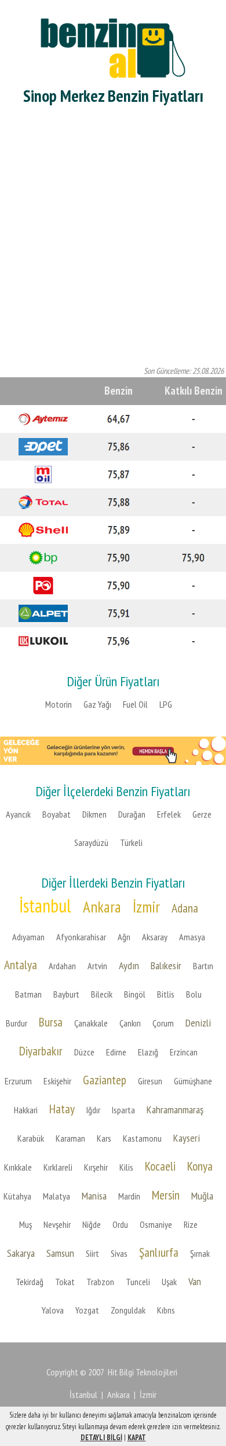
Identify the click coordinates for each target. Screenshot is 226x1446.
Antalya (20, 964)
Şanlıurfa (158, 1252)
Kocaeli (160, 1166)
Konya (200, 1166)
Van (194, 1281)
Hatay (62, 1109)
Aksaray (154, 937)
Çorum (163, 1023)
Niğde (91, 1224)
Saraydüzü (91, 842)
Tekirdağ (29, 1281)
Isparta (123, 1110)
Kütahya (17, 1196)
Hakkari (26, 1110)
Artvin (97, 966)
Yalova (53, 1310)
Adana (185, 908)
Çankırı (130, 1023)
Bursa (51, 1022)
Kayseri (186, 1138)
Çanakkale (91, 1023)
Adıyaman (28, 937)
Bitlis (165, 994)
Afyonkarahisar (81, 937)
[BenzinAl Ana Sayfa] (113, 46)
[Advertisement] (113, 238)
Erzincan (184, 1052)
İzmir (146, 907)
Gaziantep (104, 1080)
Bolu (194, 994)
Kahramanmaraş (175, 1109)
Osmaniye (156, 1224)
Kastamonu (142, 1138)
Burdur (16, 1023)
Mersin (166, 1195)
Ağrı (124, 937)
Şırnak (200, 1253)
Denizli (198, 1022)
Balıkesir (166, 965)
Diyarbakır (41, 1051)
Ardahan (62, 966)
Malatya (56, 1196)
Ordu (120, 1224)
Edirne (116, 1052)
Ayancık (18, 814)
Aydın (129, 965)
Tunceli (138, 1281)
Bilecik (101, 994)
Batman (28, 994)
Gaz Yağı (97, 704)
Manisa (94, 1195)
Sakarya (21, 1253)
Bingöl (134, 994)
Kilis (126, 1167)
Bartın (203, 966)
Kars (104, 1138)
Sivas (119, 1253)
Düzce (84, 1052)
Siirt (92, 1253)
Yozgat (87, 1310)
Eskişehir (57, 1081)
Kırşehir (96, 1167)
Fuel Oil (135, 704)
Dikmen (94, 814)
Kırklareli (57, 1167)
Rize (191, 1224)
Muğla (202, 1195)
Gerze (202, 814)
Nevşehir (57, 1224)
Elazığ (148, 1052)
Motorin (58, 704)
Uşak (169, 1281)
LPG (165, 704)
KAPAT (136, 1438)
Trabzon (100, 1281)
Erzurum (18, 1081)
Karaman (70, 1138)
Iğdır (93, 1110)
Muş (25, 1224)
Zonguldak (128, 1310)
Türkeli (131, 842)
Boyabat (56, 814)
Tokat (65, 1281)
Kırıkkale (18, 1167)
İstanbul (45, 905)
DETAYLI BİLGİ (101, 1438)
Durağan (131, 814)
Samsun (60, 1253)
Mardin (129, 1196)
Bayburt (66, 994)
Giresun (150, 1081)
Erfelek (169, 814)
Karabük (30, 1138)
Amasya (192, 937)
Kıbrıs (166, 1310)
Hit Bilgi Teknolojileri (142, 1372)
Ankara (102, 907)
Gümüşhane (193, 1081)
